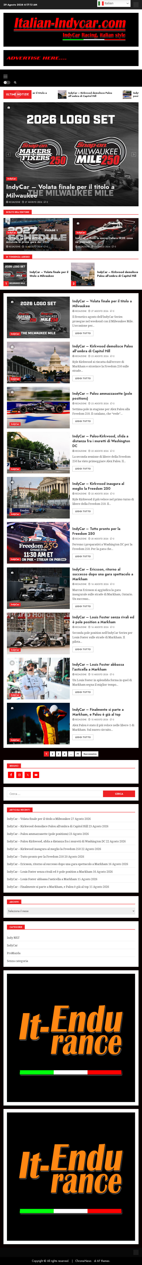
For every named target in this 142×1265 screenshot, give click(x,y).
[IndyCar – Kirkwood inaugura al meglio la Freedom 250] (38, 498)
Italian (108, 3)
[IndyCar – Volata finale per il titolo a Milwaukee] (71, 154)
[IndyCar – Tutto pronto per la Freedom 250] (38, 543)
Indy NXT (13, 938)
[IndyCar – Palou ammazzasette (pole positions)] (83, 274)
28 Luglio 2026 (102, 246)
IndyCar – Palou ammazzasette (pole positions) (117, 274)
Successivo (90, 754)
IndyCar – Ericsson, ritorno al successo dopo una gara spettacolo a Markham (102, 574)
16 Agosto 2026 (100, 584)
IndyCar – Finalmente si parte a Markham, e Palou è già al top (98, 712)
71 (78, 754)
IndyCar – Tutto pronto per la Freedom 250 (96, 531)
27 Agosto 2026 (33, 202)
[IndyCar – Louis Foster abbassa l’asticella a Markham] (38, 678)
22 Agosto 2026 (100, 451)
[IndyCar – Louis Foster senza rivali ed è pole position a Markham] (38, 633)
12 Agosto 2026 (33, 246)
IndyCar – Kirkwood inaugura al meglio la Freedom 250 (98, 486)
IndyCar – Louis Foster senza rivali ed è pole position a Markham (103, 620)
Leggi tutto (83, 333)
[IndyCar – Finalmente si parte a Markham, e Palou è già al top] (38, 723)
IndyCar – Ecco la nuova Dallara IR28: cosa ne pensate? (104, 240)
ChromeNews (83, 1261)
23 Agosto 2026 (100, 356)
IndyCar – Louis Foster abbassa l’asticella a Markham (98, 667)
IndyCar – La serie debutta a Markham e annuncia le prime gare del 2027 (33, 240)
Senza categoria (17, 961)
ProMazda (13, 953)
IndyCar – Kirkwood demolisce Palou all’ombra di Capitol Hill (50, 274)
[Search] (15, 82)
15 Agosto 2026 (99, 674)
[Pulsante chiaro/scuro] (6, 82)
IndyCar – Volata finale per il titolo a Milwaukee (60, 191)
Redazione (14, 202)
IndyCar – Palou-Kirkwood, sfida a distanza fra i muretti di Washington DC (101, 441)
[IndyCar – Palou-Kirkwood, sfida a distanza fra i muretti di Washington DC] (38, 452)
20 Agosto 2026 (100, 539)
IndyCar (11, 178)
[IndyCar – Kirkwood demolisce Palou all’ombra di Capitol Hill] (15, 274)
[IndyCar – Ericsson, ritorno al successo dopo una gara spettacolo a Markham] (38, 588)
